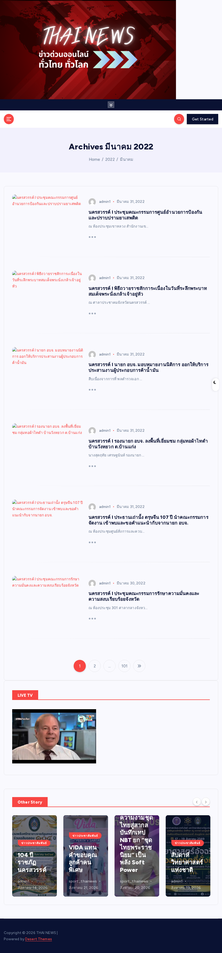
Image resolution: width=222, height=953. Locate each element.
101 (125, 666)
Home (94, 159)
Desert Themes (38, 939)
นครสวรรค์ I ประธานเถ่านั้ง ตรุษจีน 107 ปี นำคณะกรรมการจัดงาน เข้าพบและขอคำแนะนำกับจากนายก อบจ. (148, 520)
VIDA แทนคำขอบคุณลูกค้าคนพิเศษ (83, 859)
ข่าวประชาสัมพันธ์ (34, 843)
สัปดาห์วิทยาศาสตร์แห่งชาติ (187, 862)
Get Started (202, 119)
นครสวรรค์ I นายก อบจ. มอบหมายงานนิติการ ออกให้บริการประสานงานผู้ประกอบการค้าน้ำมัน (148, 367)
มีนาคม (126, 159)
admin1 (105, 201)
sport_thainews (83, 881)
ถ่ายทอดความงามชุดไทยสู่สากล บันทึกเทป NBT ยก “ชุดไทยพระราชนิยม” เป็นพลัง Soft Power (136, 840)
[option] (34, 856)
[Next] (206, 802)
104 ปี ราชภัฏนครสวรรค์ (32, 862)
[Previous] (197, 802)
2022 (110, 159)
